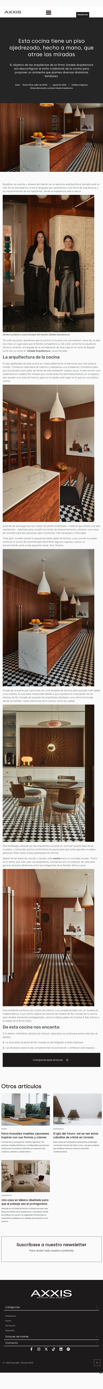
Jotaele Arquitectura (38, 350)
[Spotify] (70, 1350)
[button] (67, 1060)
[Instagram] (40, 1350)
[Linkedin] (62, 1350)
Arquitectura (58, 1129)
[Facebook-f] (33, 1350)
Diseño (4, 1129)
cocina (56, 858)
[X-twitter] (48, 1350)
